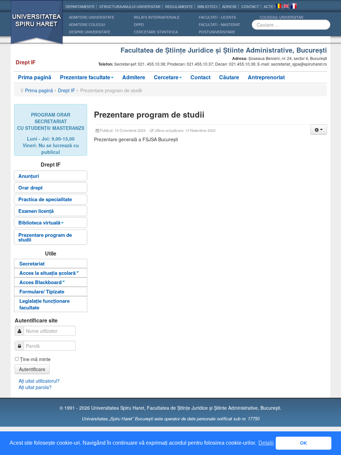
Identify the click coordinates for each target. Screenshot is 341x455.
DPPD (139, 25)
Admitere (133, 77)
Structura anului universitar (130, 7)
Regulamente (179, 7)
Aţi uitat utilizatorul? (39, 380)
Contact (200, 77)
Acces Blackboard (40, 282)
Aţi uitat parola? (35, 387)
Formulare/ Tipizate (41, 291)
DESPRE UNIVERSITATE (89, 32)
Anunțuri (28, 176)
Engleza (286, 7)
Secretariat (32, 263)
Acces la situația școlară (47, 272)
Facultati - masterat (219, 25)
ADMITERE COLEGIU (87, 25)
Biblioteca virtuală (39, 222)
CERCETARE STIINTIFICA (156, 32)
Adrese (229, 7)
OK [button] (303, 443)
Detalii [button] (266, 443)
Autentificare (32, 369)
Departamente (80, 7)
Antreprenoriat (266, 77)
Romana (278, 7)
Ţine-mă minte (35, 359)
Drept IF (66, 90)
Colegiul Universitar (281, 17)
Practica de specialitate (45, 199)
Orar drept (30, 187)
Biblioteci (207, 7)
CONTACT (250, 7)
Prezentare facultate (85, 77)
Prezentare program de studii (45, 237)
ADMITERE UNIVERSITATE (91, 17)
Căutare (229, 77)
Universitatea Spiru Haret (37, 26)
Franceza (294, 7)
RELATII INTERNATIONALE (156, 17)
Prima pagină (34, 77)
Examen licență (36, 211)
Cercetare (166, 77)
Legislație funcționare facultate (44, 304)
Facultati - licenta (217, 17)
